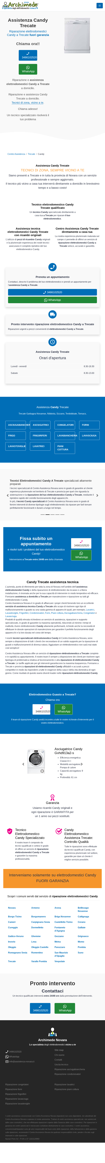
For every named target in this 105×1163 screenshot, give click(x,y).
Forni (47, 613)
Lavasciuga (11, 616)
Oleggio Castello (39, 947)
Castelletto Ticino (64, 922)
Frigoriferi (24, 613)
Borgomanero (38, 916)
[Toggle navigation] (100, 5)
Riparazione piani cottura (67, 1089)
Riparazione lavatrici (65, 1084)
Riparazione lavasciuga (16, 1099)
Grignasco (83, 936)
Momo (81, 942)
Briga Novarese (63, 916)
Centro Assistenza (16, 154)
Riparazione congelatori (17, 1084)
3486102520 (29, 57)
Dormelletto (37, 927)
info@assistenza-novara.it (21, 1061)
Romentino (37, 952)
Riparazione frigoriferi (15, 1094)
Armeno (35, 908)
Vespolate (60, 961)
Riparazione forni (13, 1089)
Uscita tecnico (61, 1064)
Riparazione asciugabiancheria (70, 1069)
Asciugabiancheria (73, 613)
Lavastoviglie (11, 613)
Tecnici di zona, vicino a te (27, 102)
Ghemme (36, 936)
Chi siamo (59, 1055)
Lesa (33, 942)
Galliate (81, 927)
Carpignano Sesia (40, 922)
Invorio (11, 942)
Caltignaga (83, 916)
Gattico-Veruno (16, 936)
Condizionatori (37, 613)
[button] (7, 495)
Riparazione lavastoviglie (17, 1103)
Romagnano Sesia (17, 952)
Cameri (11, 922)
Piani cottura (57, 613)
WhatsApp (28, 71)
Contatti (58, 1060)
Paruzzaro (60, 947)
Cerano (81, 922)
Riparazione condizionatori (68, 1074)
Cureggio (13, 927)
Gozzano (59, 936)
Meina (58, 942)
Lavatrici (90, 610)
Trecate (31, 154)
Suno (80, 952)
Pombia (82, 947)
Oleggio (12, 947)
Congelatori (89, 613)
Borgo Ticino (15, 916)
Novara (12, 908)
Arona (58, 908)
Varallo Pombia (39, 961)
